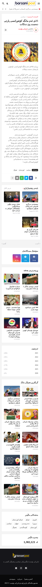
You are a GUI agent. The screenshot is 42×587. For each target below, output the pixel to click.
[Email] (17, 178)
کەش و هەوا (28, 579)
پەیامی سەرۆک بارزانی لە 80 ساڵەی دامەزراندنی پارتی (22, 9)
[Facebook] (31, 178)
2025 (21, 369)
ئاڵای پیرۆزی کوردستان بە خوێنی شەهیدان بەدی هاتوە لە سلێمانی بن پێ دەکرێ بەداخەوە (30, 500)
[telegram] (16, 568)
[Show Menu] (39, 3)
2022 (21, 357)
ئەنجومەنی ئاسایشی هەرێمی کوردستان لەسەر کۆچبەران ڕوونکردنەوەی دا (13, 333)
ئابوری (35, 520)
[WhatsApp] (22, 178)
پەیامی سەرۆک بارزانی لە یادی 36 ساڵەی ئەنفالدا (12, 424)
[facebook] (26, 568)
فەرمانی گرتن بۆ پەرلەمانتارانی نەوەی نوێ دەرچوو (31, 231)
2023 (21, 361)
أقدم (4, 244)
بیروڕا (35, 523)
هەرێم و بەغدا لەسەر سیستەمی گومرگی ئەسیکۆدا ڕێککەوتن (31, 401)
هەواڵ (15, 170)
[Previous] (5, 9)
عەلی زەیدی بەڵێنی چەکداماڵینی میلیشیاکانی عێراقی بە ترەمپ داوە (12, 207)
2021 (21, 353)
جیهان (16, 523)
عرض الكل (7, 188)
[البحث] (3, 3)
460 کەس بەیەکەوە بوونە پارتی (31, 308)
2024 (21, 365)
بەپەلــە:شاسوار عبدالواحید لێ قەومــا (13, 287)
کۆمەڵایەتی (23, 527)
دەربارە (19, 579)
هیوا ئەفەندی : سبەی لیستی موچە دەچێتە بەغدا (13, 309)
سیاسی (23, 17)
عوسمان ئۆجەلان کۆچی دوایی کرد (30, 331)
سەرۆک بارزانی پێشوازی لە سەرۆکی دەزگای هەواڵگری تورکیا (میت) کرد (30, 471)
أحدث (37, 244)
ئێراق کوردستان (17, 520)
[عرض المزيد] (13, 178)
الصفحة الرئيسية (32, 17)
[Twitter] (26, 178)
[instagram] (21, 568)
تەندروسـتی (25, 523)
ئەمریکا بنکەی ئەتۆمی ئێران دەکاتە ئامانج (31, 446)
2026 (21, 373)
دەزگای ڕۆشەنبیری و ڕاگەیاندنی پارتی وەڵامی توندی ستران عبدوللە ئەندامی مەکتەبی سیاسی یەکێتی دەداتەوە (12, 473)
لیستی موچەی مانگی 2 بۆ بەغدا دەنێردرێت (30, 287)
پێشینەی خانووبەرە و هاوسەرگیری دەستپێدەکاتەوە (13, 447)
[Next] (3, 9)
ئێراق (27, 520)
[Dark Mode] (7, 3)
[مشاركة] (6, 30)
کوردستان (21, 170)
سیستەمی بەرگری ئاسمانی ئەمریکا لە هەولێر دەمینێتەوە (32, 206)
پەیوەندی (12, 579)
